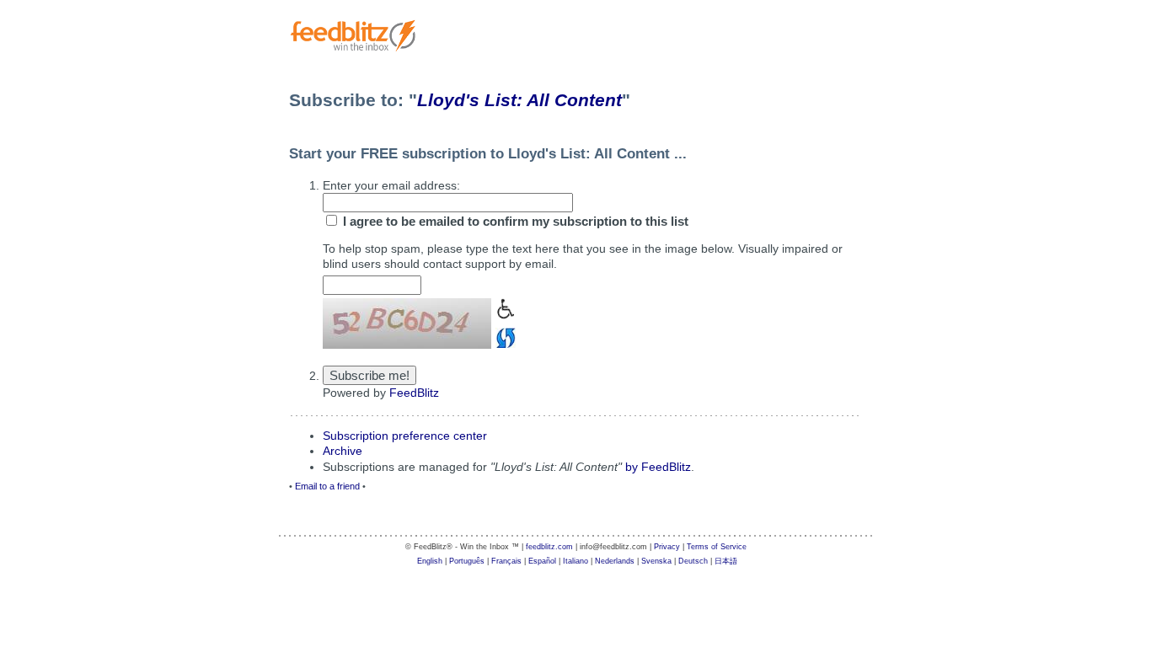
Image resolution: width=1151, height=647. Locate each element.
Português (466, 561)
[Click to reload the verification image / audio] (503, 336)
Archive (342, 450)
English (429, 561)
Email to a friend (327, 486)
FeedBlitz (414, 392)
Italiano (575, 561)
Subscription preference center (405, 435)
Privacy (667, 547)
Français (506, 561)
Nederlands (614, 561)
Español (542, 561)
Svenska (656, 561)
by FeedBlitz (658, 466)
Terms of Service (717, 547)
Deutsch (693, 561)
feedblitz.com (549, 547)
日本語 (726, 561)
